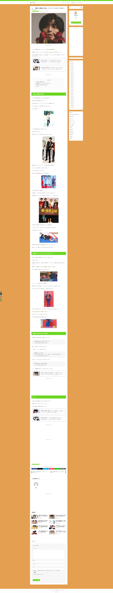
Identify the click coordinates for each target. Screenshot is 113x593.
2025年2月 (72, 94)
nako (36, 487)
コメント (34, 548)
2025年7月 (72, 85)
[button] (34, 469)
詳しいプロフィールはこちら (76, 22)
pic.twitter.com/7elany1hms (56, 354)
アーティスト (73, 121)
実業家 (72, 129)
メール (34, 563)
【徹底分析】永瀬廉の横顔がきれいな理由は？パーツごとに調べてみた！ (52, 67)
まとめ (37, 86)
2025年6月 (72, 87)
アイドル (72, 118)
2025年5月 (72, 89)
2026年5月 (72, 67)
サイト (34, 567)
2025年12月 (72, 76)
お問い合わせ (57, 590)
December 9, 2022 (46, 355)
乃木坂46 (72, 125)
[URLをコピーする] (63, 469)
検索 (81, 7)
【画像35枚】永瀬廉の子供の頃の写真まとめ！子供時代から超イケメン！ (52, 372)
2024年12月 (72, 98)
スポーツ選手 (73, 123)
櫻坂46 (72, 134)
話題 (71, 138)
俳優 (71, 127)
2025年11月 (72, 78)
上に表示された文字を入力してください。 (39, 574)
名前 (34, 560)
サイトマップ (62, 590)
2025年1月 (72, 96)
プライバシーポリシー (52, 590)
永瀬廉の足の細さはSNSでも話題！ (42, 84)
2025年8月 (72, 83)
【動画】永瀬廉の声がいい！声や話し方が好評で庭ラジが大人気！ (51, 60)
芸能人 (72, 136)
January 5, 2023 (44, 342)
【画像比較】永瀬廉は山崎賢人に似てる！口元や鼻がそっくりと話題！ (51, 410)
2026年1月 (72, 74)
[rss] (81, 0)
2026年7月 (72, 63)
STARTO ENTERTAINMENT (36, 464)
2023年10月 (72, 105)
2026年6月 (72, 65)
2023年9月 (72, 107)
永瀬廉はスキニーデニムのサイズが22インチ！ (43, 83)
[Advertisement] (48, 385)
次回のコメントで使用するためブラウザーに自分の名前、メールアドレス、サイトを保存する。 (47, 570)
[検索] (82, 0)
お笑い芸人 (72, 116)
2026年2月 (72, 72)
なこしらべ (33, 2)
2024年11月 (72, 100)
